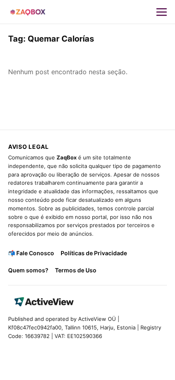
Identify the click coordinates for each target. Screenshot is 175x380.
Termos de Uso (75, 270)
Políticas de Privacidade (94, 253)
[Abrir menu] (161, 12)
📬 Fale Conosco (31, 253)
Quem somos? (28, 270)
